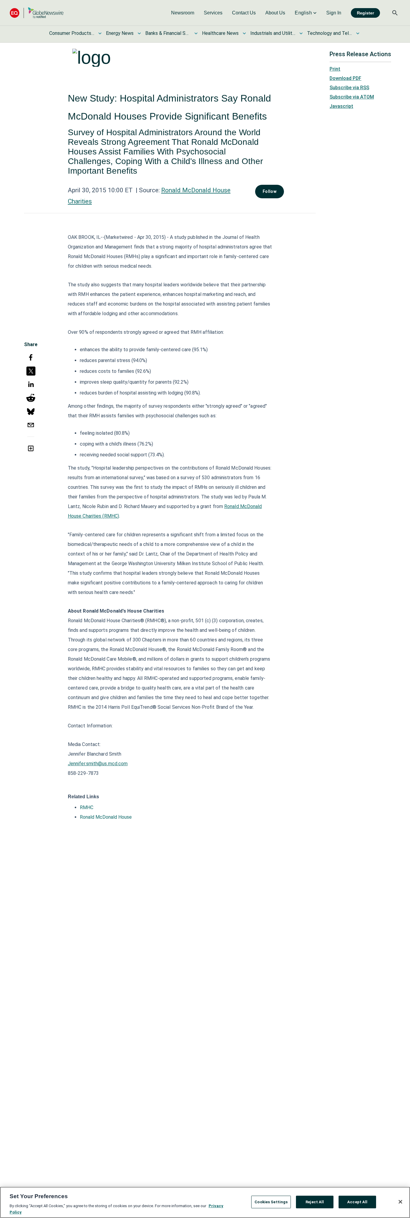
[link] (182, 13)
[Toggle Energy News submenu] (139, 33)
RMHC (86, 807)
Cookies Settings (271, 1202)
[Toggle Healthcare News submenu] (244, 33)
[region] (205, 1202)
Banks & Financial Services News (167, 33)
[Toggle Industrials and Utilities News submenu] (301, 33)
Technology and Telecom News (329, 33)
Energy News (120, 33)
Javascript (341, 106)
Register (365, 13)
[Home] (37, 13)
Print (335, 69)
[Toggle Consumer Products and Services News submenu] (100, 33)
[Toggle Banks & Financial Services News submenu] (196, 33)
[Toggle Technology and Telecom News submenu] (358, 33)
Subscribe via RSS (349, 87)
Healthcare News (220, 33)
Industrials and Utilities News (272, 33)
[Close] (400, 1201)
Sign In (333, 12)
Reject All (315, 1202)
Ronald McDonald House (106, 817)
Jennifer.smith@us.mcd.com (98, 763)
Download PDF (345, 78)
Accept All (357, 1202)
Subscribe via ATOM (352, 97)
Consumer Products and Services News (71, 33)
